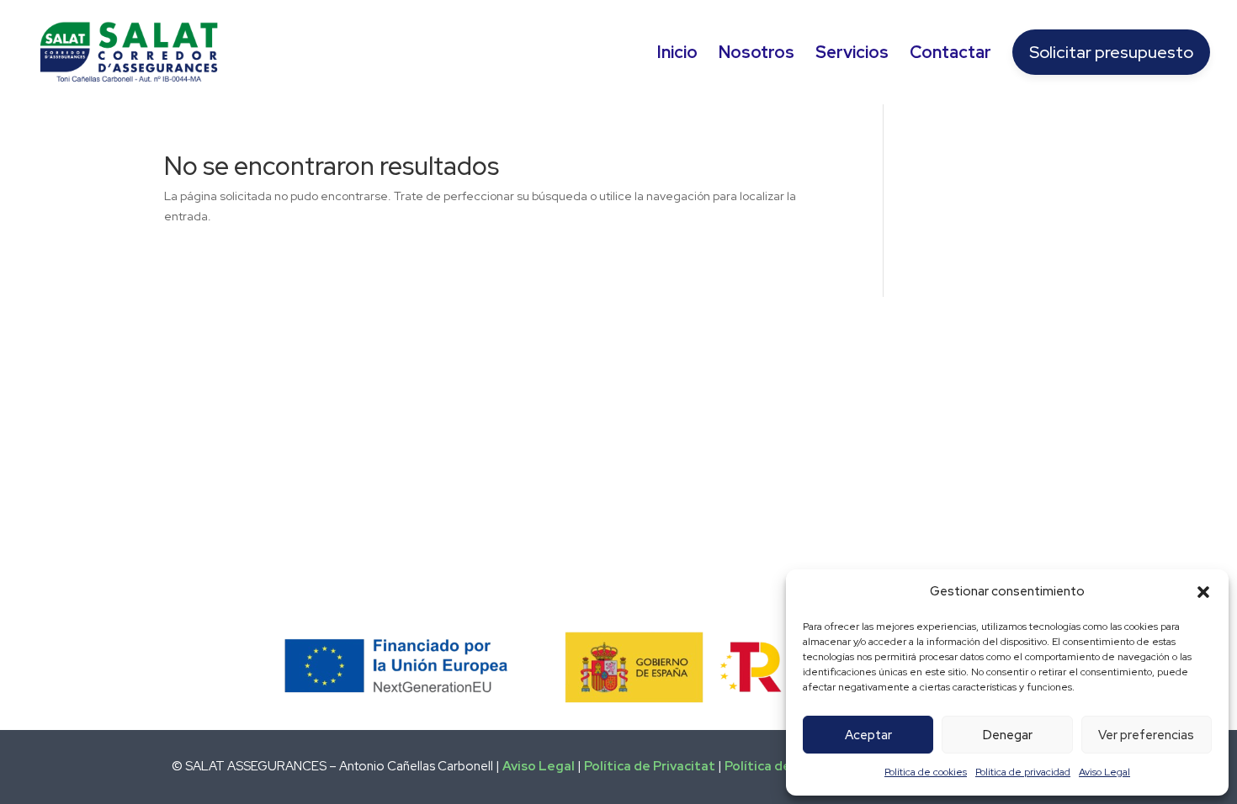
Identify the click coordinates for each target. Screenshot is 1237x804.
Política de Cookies (785, 766)
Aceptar (868, 735)
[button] (1203, 592)
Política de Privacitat (649, 766)
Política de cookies (925, 772)
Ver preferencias (1146, 735)
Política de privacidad (1022, 772)
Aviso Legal (1104, 772)
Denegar (1008, 735)
